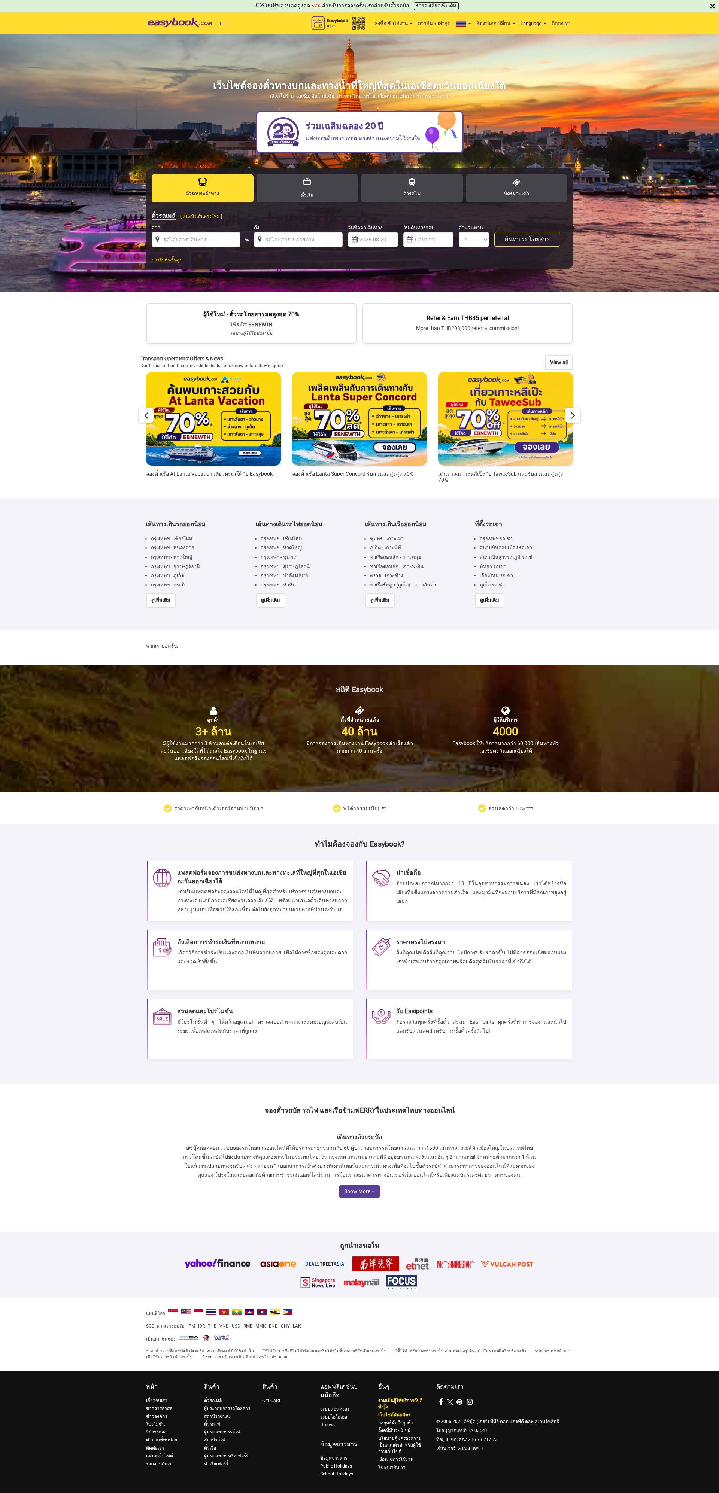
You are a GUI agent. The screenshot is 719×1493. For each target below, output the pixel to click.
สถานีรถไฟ (214, 1439)
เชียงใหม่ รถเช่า (496, 575)
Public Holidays (336, 1466)
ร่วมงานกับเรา (160, 1463)
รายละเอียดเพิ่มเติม (436, 6)
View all (559, 362)
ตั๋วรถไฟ (212, 1424)
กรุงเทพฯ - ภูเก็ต (167, 575)
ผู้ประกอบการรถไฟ (222, 1432)
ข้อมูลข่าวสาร (333, 1458)
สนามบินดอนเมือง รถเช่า (506, 548)
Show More (357, 1191)
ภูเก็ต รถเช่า (492, 585)
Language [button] (532, 23)
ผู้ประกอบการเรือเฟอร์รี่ (226, 1456)
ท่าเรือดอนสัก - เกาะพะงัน (397, 566)
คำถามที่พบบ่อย (161, 1439)
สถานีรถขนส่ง (217, 1416)
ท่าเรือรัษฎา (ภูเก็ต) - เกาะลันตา (403, 585)
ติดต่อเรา (561, 23)
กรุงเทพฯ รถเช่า (496, 539)
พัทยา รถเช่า (493, 566)
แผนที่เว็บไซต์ (159, 1456)
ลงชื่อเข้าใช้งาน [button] (392, 23)
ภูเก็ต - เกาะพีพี (385, 548)
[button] (463, 23)
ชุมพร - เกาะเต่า (386, 539)
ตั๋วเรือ (210, 1448)
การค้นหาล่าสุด (434, 23)
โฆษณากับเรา (392, 1467)
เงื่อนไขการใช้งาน (395, 1459)
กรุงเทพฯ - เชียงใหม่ (171, 539)
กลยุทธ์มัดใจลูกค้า (395, 1422)
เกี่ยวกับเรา (156, 1400)
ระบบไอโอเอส (333, 1417)
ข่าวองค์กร (156, 1416)
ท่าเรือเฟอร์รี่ (216, 1463)
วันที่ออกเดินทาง (365, 228)
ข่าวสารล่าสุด (159, 1408)
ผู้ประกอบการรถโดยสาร (227, 1408)
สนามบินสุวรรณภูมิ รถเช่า (507, 557)
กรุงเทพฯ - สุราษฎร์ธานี (175, 566)
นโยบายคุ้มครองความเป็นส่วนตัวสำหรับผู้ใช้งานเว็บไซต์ (400, 1445)
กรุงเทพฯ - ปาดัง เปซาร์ (284, 575)
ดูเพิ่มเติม (160, 600)
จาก (156, 228)
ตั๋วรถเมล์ (213, 1400)
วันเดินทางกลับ (418, 228)
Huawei (328, 1425)
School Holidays (336, 1474)
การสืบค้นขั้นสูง (167, 259)
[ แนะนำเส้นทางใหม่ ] (201, 216)
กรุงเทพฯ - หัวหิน (278, 585)
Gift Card (271, 1400)
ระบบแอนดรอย (335, 1409)
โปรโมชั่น (155, 1424)
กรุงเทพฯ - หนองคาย (172, 548)
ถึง (256, 228)
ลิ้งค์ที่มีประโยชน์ (394, 1430)
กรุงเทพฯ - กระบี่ (168, 585)
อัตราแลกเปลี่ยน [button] (494, 23)
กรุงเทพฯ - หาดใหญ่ (171, 557)
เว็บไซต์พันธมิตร (394, 1414)
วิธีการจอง (156, 1432)
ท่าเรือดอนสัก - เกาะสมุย (395, 557)
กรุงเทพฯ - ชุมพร (278, 557)
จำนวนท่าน (471, 228)
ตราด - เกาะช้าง (386, 575)
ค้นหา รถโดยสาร (527, 239)
